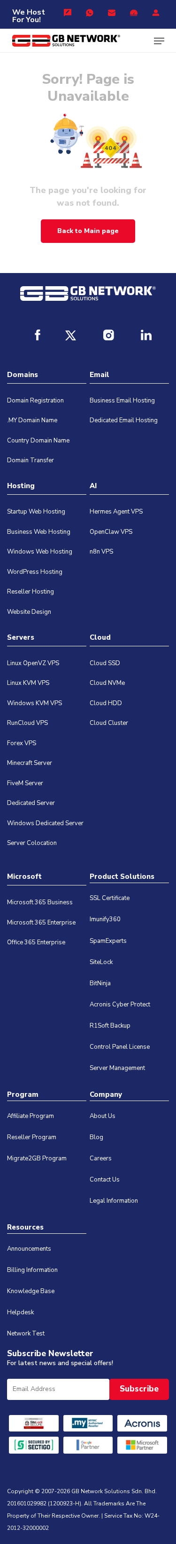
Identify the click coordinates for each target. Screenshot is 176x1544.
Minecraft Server (29, 763)
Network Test (26, 1333)
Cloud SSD (105, 663)
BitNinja (100, 983)
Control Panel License (120, 1047)
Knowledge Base (30, 1291)
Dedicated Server (31, 803)
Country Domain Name (38, 440)
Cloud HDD (106, 703)
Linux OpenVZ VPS (33, 663)
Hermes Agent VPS (116, 511)
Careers (101, 1158)
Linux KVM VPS (28, 683)
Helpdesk (20, 1312)
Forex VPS (21, 743)
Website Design (29, 612)
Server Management (117, 1068)
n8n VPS (101, 551)
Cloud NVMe (107, 683)
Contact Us (105, 1179)
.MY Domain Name (32, 420)
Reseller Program (31, 1137)
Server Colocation (32, 843)
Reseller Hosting (30, 591)
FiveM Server (25, 783)
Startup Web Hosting (36, 511)
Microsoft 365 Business (40, 902)
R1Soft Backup (110, 1025)
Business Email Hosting (122, 400)
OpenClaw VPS (111, 532)
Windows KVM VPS (34, 703)
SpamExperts (108, 941)
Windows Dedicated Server (45, 823)
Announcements (29, 1249)
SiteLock (101, 962)
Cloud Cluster (109, 723)
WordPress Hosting (34, 572)
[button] (159, 41)
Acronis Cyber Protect (120, 1004)
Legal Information (114, 1201)
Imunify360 (105, 919)
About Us (102, 1116)
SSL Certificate (110, 898)
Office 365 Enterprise (36, 942)
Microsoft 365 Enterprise (41, 922)
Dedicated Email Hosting (124, 420)
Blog (96, 1137)
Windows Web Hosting (39, 551)
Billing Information (32, 1270)
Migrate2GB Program (37, 1158)
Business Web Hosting (38, 532)
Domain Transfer (30, 460)
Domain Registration (35, 400)
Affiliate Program (30, 1116)
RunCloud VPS (27, 723)
